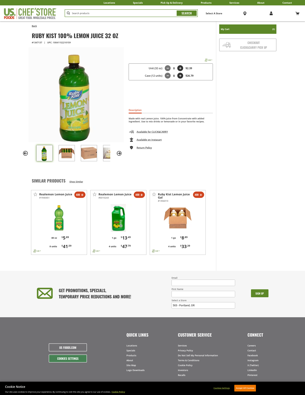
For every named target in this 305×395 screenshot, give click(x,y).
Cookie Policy (185, 365)
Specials (138, 2)
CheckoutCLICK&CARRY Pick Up (253, 45)
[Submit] (187, 13)
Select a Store (179, 300)
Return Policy (144, 147)
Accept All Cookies (245, 387)
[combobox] (131, 13)
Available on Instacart (149, 139)
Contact (287, 2)
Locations (109, 2)
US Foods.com (67, 347)
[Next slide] (119, 153)
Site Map (131, 365)
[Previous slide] (25, 153)
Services (234, 2)
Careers (251, 345)
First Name (177, 289)
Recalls (181, 375)
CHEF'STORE (30, 13)
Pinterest (252, 375)
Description (135, 110)
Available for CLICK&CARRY (152, 131)
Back (34, 25)
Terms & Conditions (188, 360)
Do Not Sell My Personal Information (198, 355)
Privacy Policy (185, 350)
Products (206, 2)
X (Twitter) (253, 365)
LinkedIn (252, 370)
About (260, 2)
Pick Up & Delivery (172, 2)
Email (174, 277)
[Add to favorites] (35, 194)
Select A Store (214, 13)
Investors (183, 370)
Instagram (252, 360)
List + (210, 60)
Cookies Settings (67, 358)
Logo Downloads (135, 370)
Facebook (252, 355)
